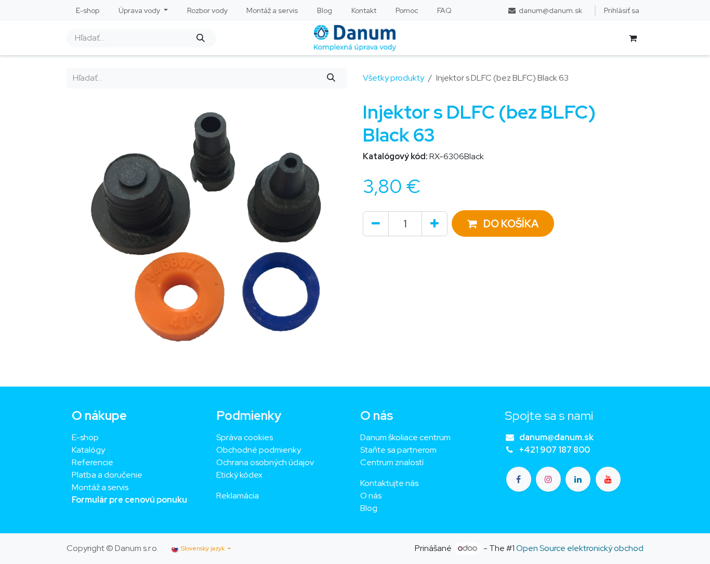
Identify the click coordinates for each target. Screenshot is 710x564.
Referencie (92, 462)
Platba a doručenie (107, 474)
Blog (368, 508)
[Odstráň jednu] (376, 223)
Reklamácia (237, 495)
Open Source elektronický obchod (579, 548)
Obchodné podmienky (258, 449)
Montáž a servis (100, 487)
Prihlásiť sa (621, 10)
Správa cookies (244, 437)
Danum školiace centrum (405, 437)
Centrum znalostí (392, 462)
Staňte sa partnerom (398, 449)
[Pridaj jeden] (435, 223)
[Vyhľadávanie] (200, 38)
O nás (371, 495)
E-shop (85, 437)
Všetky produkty (393, 77)
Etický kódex (240, 474)
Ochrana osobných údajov (265, 462)
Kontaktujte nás (389, 483)
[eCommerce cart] (632, 38)
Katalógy (88, 449)
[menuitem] (88, 10)
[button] (503, 223)
